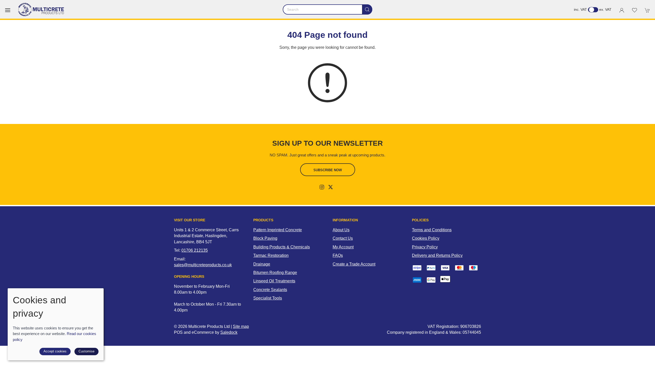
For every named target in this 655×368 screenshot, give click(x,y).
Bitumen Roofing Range (275, 272)
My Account (343, 247)
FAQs (338, 255)
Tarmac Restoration (271, 255)
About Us (341, 230)
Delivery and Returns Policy (437, 255)
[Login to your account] (621, 10)
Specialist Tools (267, 298)
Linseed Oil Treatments (274, 281)
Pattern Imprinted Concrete (277, 230)
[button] (7, 10)
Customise (86, 351)
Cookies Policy (425, 238)
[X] (330, 187)
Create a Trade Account (354, 264)
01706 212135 (194, 250)
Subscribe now (327, 170)
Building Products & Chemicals (281, 247)
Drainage (261, 264)
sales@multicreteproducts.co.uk (203, 265)
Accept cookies (55, 351)
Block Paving (265, 238)
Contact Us (343, 238)
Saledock (228, 332)
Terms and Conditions (432, 230)
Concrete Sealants (270, 290)
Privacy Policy (425, 247)
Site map (241, 326)
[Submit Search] (367, 9)
